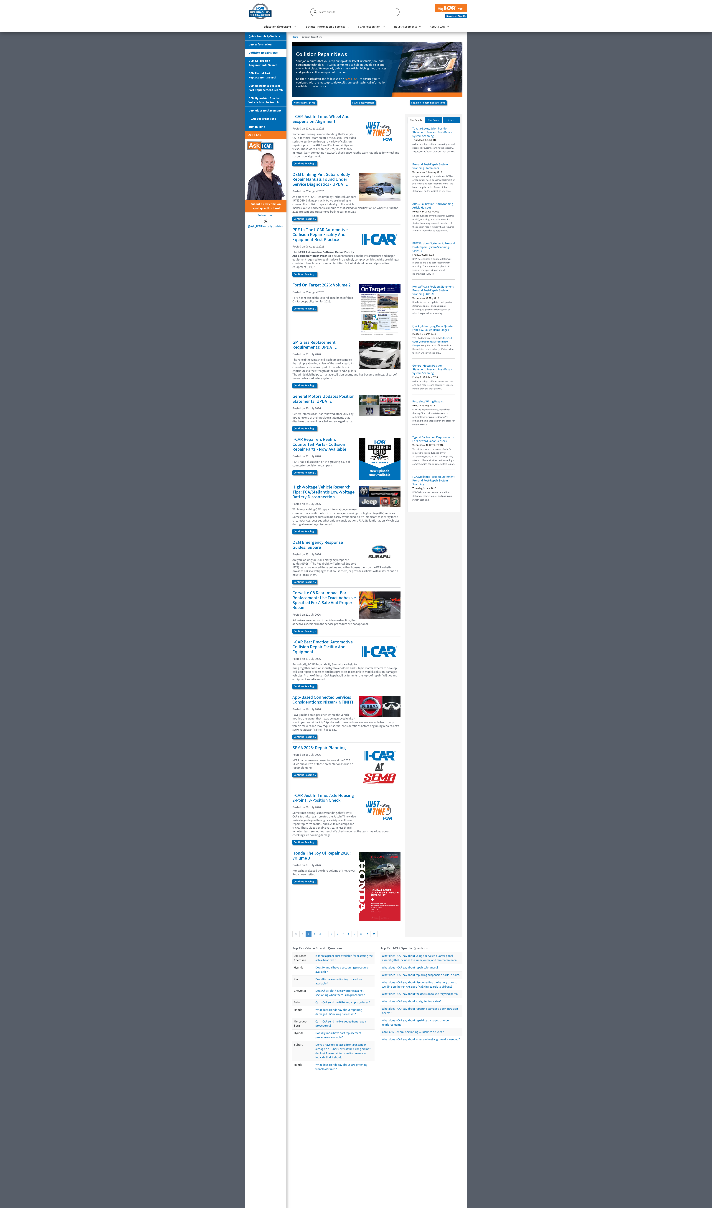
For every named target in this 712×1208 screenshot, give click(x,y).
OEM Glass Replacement (264, 111)
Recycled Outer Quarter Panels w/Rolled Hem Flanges (432, 341)
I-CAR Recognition (369, 27)
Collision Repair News (263, 53)
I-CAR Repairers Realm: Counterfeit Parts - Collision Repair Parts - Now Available (319, 444)
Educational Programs (277, 27)
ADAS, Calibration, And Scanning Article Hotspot (432, 205)
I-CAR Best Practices (262, 119)
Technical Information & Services (324, 27)
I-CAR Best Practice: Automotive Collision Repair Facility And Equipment (322, 647)
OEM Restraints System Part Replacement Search (265, 88)
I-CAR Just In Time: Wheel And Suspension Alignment (321, 119)
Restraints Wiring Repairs (428, 401)
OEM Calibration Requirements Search (262, 63)
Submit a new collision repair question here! (265, 206)
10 (361, 934)
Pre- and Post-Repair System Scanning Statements (430, 166)
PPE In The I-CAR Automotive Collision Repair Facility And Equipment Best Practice (320, 235)
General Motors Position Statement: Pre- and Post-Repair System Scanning (432, 369)
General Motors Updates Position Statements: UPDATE (323, 398)
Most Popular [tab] (416, 120)
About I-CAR (437, 27)
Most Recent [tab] (433, 120)
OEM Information (260, 44)
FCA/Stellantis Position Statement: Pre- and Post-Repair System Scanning (433, 480)
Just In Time (256, 127)
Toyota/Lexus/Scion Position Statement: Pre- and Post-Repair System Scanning (432, 132)
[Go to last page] (374, 934)
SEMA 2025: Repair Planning (319, 748)
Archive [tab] (451, 120)
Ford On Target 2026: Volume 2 (321, 285)
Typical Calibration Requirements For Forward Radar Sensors (433, 439)
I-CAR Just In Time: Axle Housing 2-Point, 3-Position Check (323, 798)
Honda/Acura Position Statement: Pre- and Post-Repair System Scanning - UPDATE (433, 290)
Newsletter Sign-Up (304, 103)
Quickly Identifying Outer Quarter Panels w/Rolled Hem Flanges (433, 328)
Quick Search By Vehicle (264, 36)
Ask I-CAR (254, 135)
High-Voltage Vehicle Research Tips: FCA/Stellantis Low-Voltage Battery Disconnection (323, 492)
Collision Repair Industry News (428, 103)
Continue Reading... (305, 163)
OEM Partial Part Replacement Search (262, 75)
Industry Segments (405, 27)
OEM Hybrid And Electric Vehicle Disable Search (264, 100)
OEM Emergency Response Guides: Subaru (317, 544)
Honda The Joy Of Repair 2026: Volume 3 (321, 855)
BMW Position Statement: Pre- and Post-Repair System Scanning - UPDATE (433, 247)
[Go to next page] (367, 934)
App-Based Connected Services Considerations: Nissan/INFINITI (322, 699)
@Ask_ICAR (352, 79)
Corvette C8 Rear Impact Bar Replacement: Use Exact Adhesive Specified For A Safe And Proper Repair (324, 600)
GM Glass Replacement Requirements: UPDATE (314, 344)
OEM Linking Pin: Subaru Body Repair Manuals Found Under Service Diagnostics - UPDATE (321, 179)
